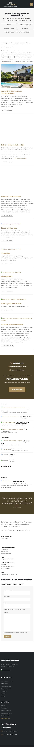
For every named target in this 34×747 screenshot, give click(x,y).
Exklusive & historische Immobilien (13, 145)
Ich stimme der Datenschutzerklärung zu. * (16, 632)
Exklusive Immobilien (25, 24)
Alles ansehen (4, 718)
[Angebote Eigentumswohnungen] (11, 224)
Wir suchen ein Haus (16, 449)
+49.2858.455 (18, 363)
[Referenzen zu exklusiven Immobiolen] (17, 319)
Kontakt (3, 696)
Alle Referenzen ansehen (7, 345)
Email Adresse (7, 596)
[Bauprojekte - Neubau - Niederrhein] (11, 272)
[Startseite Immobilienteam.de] (10, 4)
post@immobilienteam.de (18, 366)
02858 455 (7, 728)
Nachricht (6, 612)
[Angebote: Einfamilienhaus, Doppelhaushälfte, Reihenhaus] (17, 76)
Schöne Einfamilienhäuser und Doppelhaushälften (11, 92)
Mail (13, 609)
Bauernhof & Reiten (9, 28)
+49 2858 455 (4, 538)
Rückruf (7, 609)
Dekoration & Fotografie (26, 441)
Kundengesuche (5, 716)
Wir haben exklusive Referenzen (12, 325)
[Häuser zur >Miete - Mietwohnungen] (13, 299)
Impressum (4, 691)
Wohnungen (25, 28)
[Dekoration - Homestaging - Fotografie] (11, 440)
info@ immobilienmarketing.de (9, 574)
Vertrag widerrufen (6, 689)
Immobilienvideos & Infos (25, 416)
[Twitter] (6, 738)
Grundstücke (5, 253)
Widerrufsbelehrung (6, 686)
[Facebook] (11, 738)
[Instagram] (2, 738)
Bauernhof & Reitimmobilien (11, 197)
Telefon (5, 603)
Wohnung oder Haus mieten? (11, 304)
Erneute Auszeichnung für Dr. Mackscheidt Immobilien (22, 422)
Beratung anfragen (17, 389)
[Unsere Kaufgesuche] (6, 449)
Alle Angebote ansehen (7, 110)
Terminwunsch (21, 609)
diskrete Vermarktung (20, 158)
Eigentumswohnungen (9, 228)
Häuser (9, 24)
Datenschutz (4, 683)
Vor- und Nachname (8, 590)
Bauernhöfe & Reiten (6, 713)
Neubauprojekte (6, 276)
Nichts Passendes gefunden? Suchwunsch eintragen (17, 32)
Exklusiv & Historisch (6, 710)
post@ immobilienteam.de (8, 559)
